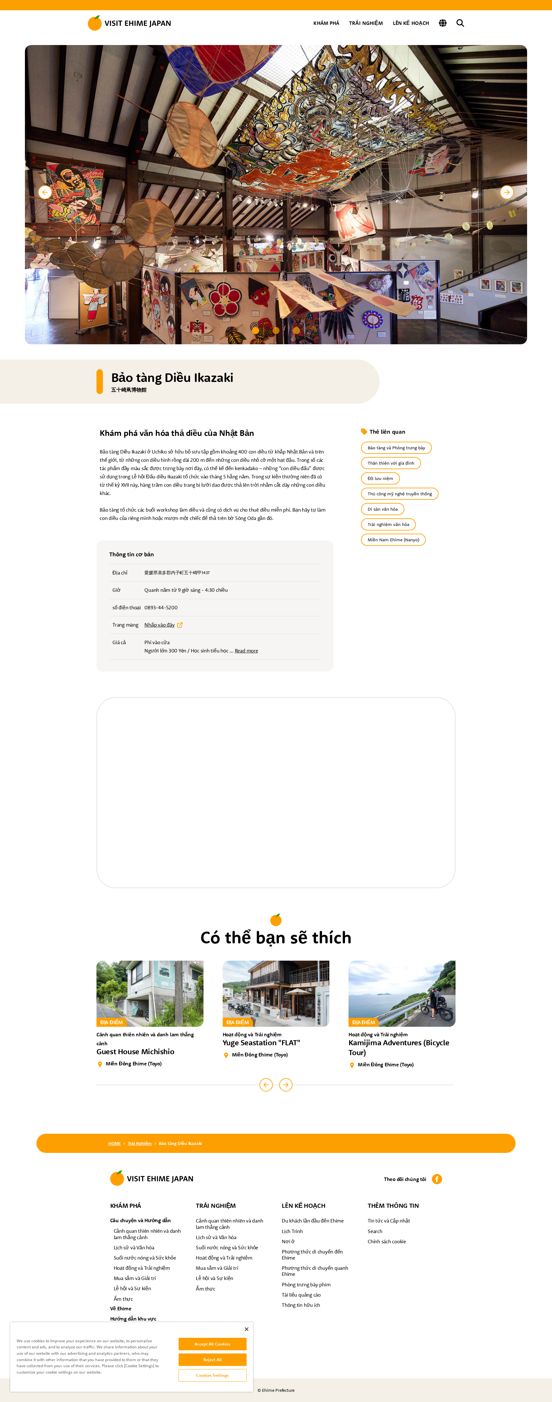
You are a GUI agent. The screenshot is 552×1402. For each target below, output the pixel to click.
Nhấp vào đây (159, 624)
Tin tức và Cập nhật (389, 1220)
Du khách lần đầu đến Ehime (313, 1220)
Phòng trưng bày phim (306, 1284)
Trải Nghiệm (140, 1143)
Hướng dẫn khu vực (133, 1318)
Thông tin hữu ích (301, 1305)
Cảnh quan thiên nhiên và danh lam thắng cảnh (147, 1234)
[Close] (247, 1329)
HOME (114, 1143)
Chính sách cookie (387, 1241)
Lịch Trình (292, 1231)
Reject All (212, 1359)
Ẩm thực (123, 1299)
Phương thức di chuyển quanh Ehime (315, 1271)
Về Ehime (121, 1308)
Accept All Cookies (212, 1343)
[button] (255, 330)
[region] (131, 1357)
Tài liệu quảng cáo (301, 1295)
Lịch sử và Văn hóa (134, 1247)
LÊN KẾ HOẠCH (411, 23)
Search (375, 1231)
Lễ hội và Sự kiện (132, 1288)
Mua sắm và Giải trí (135, 1278)
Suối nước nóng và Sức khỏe (145, 1257)
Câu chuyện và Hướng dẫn (140, 1220)
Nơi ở (288, 1241)
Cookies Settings (212, 1375)
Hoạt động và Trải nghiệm (142, 1268)
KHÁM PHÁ (326, 23)
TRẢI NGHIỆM (366, 23)
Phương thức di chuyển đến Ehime (312, 1254)
